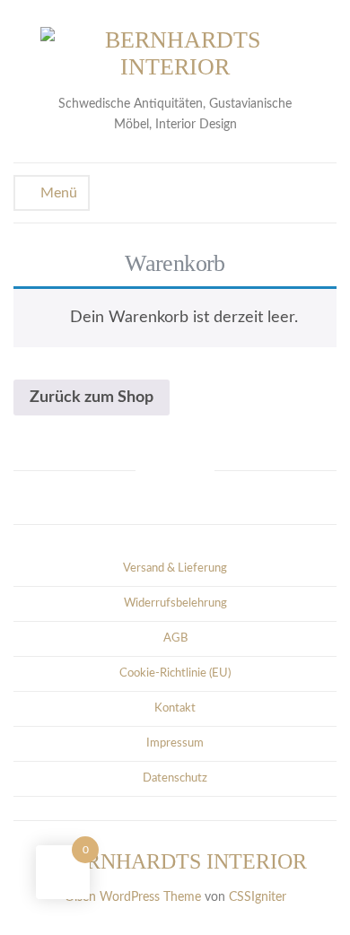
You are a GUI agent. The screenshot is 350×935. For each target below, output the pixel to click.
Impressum (175, 743)
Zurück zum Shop (91, 397)
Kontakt (175, 708)
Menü (57, 193)
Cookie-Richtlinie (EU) (175, 673)
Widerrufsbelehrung (175, 603)
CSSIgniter (257, 897)
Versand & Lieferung (175, 568)
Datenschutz (175, 778)
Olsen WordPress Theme (133, 897)
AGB (175, 638)
